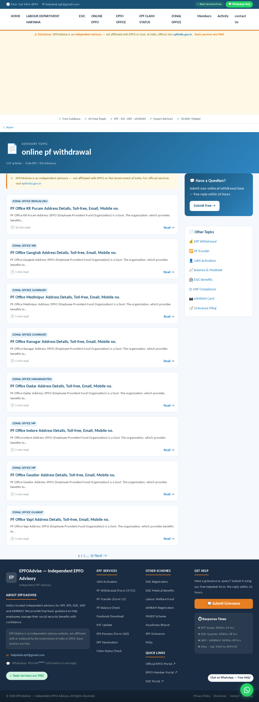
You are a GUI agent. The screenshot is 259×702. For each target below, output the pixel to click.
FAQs (149, 642)
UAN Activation (107, 581)
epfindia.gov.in (183, 34)
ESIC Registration (157, 581)
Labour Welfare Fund (160, 599)
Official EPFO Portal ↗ (161, 664)
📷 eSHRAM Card (201, 298)
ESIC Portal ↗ (155, 681)
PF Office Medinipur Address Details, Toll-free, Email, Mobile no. (65, 297)
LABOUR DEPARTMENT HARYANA (42, 19)
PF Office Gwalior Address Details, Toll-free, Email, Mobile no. (62, 475)
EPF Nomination (107, 642)
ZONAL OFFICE (176, 19)
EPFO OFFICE (121, 19)
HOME (15, 16)
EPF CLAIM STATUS (147, 19)
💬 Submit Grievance (223, 604)
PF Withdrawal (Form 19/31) (116, 590)
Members (204, 16)
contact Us (240, 19)
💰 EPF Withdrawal (203, 241)
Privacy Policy (202, 696)
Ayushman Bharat (157, 625)
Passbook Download (110, 616)
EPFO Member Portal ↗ (161, 672)
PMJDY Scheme (156, 616)
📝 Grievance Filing (203, 308)
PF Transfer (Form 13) (111, 599)
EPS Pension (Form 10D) (113, 634)
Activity (223, 16)
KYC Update (104, 625)
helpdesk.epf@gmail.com (62, 4)
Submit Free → (204, 205)
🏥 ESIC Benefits (200, 280)
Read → (169, 227)
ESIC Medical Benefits (160, 590)
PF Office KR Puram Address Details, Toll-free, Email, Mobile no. (64, 209)
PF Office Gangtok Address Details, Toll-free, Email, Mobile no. (63, 253)
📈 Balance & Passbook (205, 270)
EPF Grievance (155, 634)
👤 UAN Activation (202, 261)
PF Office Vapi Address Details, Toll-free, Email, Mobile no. (59, 520)
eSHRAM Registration (160, 608)
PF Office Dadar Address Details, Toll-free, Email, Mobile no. (61, 386)
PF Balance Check (108, 608)
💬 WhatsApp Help (239, 4)
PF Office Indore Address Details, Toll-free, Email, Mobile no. (61, 431)
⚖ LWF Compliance (202, 289)
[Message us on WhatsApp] (246, 689)
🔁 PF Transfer (199, 251)
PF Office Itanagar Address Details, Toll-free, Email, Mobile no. (63, 342)
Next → (101, 556)
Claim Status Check (109, 651)
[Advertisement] (129, 75)
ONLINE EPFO (96, 19)
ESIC (82, 16)
